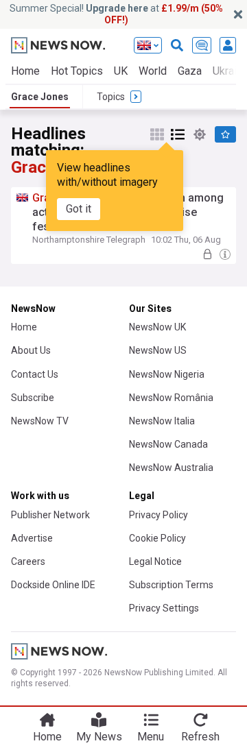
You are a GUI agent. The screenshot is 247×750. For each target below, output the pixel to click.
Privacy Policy (158, 514)
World (153, 70)
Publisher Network (50, 514)
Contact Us (34, 374)
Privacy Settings (164, 608)
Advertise (32, 538)
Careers (28, 561)
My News (99, 736)
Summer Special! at (116, 14)
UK (121, 70)
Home (25, 70)
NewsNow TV (40, 420)
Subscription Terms (171, 584)
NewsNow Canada (168, 444)
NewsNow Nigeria (166, 374)
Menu (150, 736)
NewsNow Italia (162, 420)
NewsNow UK (157, 327)
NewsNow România (171, 397)
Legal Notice (155, 561)
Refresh (200, 736)
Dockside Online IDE (53, 584)
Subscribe (32, 397)
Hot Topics (77, 70)
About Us (31, 350)
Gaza (190, 70)
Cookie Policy (157, 538)
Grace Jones (40, 96)
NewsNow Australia (171, 467)
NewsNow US (158, 350)
